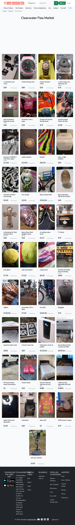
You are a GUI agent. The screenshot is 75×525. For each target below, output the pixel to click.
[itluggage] (64, 292)
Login (69, 3)
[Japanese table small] (10, 330)
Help (62, 476)
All (70, 8)
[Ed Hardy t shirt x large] (28, 104)
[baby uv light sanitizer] (64, 142)
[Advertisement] (37, 37)
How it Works (65, 480)
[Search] (56, 3)
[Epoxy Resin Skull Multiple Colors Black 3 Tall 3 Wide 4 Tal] (28, 217)
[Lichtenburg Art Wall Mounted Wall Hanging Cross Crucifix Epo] (10, 217)
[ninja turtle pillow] (28, 254)
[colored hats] (46, 254)
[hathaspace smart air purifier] (46, 330)
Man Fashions (19, 8)
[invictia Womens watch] (46, 67)
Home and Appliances (40, 8)
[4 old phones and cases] (10, 67)
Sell (28, 478)
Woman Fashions (8, 8)
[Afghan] (10, 292)
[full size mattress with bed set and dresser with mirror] (46, 367)
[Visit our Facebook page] (44, 519)
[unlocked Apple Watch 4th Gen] (64, 104)
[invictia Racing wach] (28, 67)
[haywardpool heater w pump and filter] (64, 330)
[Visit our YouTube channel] (38, 519)
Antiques (55, 8)
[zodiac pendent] (28, 142)
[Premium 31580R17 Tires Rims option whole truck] (10, 142)
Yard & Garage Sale (54, 501)
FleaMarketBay (32, 519)
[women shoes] (28, 367)
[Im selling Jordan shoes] (46, 217)
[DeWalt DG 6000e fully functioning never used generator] (64, 254)
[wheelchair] (28, 405)
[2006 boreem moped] (64, 405)
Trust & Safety (63, 485)
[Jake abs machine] (37, 442)
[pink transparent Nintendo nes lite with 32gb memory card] (10, 104)
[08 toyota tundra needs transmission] (10, 367)
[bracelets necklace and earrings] (10, 179)
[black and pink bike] (46, 179)
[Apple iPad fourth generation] (10, 405)
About (29, 482)
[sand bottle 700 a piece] (28, 292)
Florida (10, 11)
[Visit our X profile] (41, 519)
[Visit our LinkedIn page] (47, 519)
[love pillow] (10, 254)
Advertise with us (42, 477)
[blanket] (46, 142)
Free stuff (63, 8)
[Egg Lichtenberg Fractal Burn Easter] (64, 179)
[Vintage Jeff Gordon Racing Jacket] (46, 104)
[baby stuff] (46, 405)
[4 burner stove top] (28, 330)
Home (5, 11)
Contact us (64, 498)
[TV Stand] (64, 217)
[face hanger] (28, 179)
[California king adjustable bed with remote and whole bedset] (64, 367)
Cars (49, 8)
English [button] (56, 519)
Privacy (63, 490)
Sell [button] (63, 3)
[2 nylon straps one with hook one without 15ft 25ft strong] (64, 67)
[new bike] (46, 292)
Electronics (28, 8)
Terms (63, 494)
